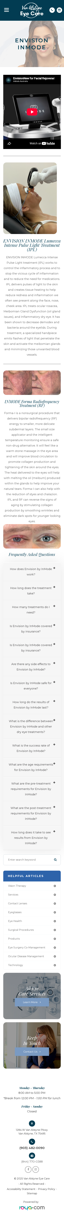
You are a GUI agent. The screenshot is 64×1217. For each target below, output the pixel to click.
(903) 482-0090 (32, 1147)
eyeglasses (14, 912)
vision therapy (17, 885)
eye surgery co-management (26, 947)
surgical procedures (21, 929)
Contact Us (30, 1051)
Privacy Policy (46, 1189)
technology (15, 965)
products (14, 938)
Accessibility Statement (21, 1189)
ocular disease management (26, 956)
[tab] (32, 572)
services (13, 894)
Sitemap (32, 1193)
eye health (15, 921)
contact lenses (17, 903)
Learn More (30, 1002)
